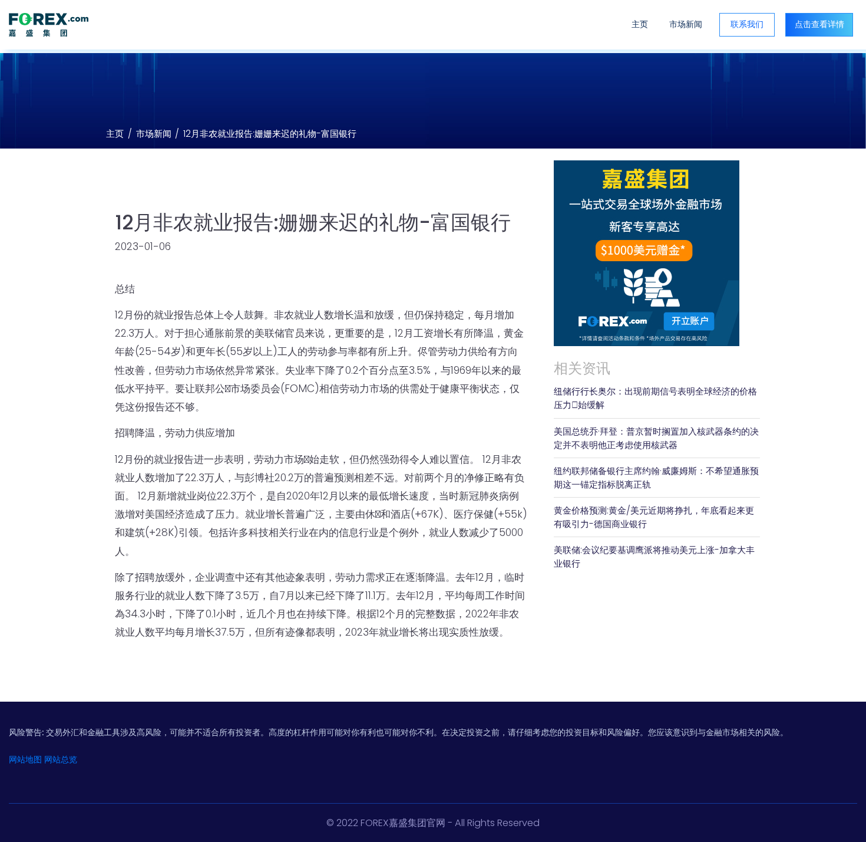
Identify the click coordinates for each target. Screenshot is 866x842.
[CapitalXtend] (48, 25)
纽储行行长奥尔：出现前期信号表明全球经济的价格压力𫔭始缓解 (655, 398)
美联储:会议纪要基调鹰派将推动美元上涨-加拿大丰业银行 (654, 557)
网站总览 (60, 759)
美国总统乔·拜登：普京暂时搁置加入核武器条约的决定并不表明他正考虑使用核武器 (656, 438)
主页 (640, 24)
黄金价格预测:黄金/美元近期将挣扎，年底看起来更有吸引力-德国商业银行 (654, 517)
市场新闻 (685, 24)
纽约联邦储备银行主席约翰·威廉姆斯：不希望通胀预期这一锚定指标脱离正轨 (656, 478)
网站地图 (25, 759)
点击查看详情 (819, 24)
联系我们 (747, 24)
